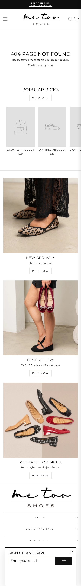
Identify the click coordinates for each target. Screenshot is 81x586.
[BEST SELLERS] (40, 317)
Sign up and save (39, 529)
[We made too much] (40, 420)
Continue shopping (40, 65)
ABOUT (39, 517)
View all (40, 97)
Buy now (40, 373)
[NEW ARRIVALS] (40, 215)
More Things (39, 540)
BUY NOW (40, 271)
